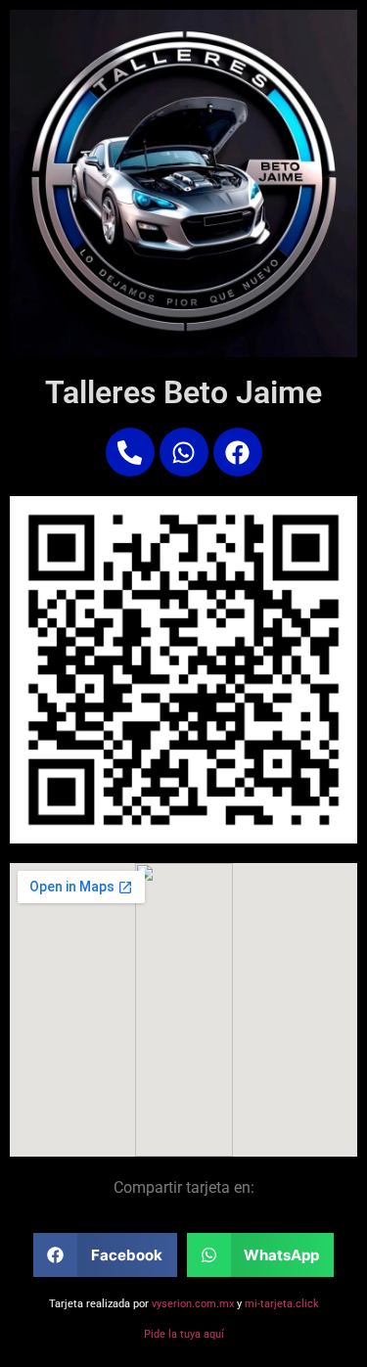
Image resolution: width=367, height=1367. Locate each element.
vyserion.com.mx (193, 1304)
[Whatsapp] (184, 452)
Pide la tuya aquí (184, 1334)
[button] (105, 1255)
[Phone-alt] (130, 452)
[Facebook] (237, 452)
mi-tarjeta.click (282, 1304)
